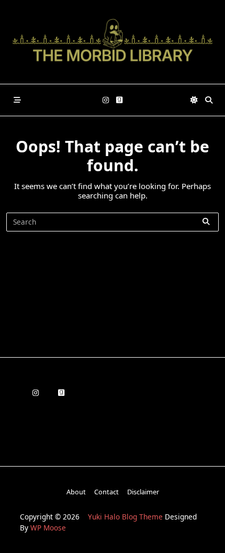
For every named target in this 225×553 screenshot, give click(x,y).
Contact (106, 491)
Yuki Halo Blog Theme (125, 517)
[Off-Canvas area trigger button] (17, 100)
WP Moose (48, 528)
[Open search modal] (208, 100)
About (76, 491)
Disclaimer (143, 491)
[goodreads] (119, 100)
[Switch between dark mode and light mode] (194, 100)
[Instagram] (106, 100)
